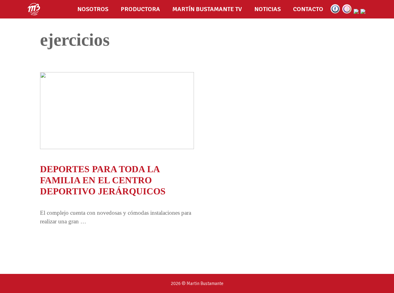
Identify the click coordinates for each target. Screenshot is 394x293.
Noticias (267, 9)
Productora (140, 9)
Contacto (308, 9)
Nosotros (92, 9)
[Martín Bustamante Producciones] (35, 9)
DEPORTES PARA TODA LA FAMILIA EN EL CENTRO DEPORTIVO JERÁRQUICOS (103, 180)
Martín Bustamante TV (207, 9)
